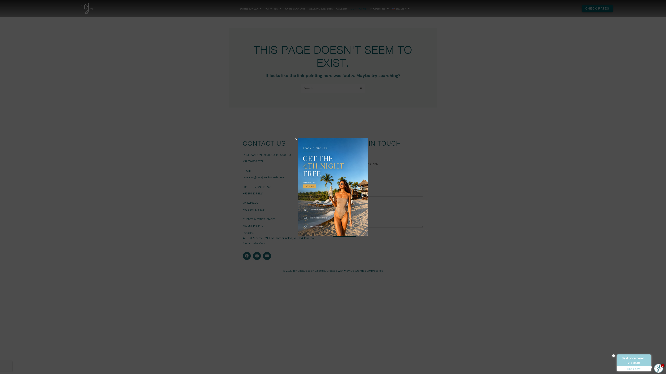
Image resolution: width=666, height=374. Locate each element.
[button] (296, 139)
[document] (333, 187)
